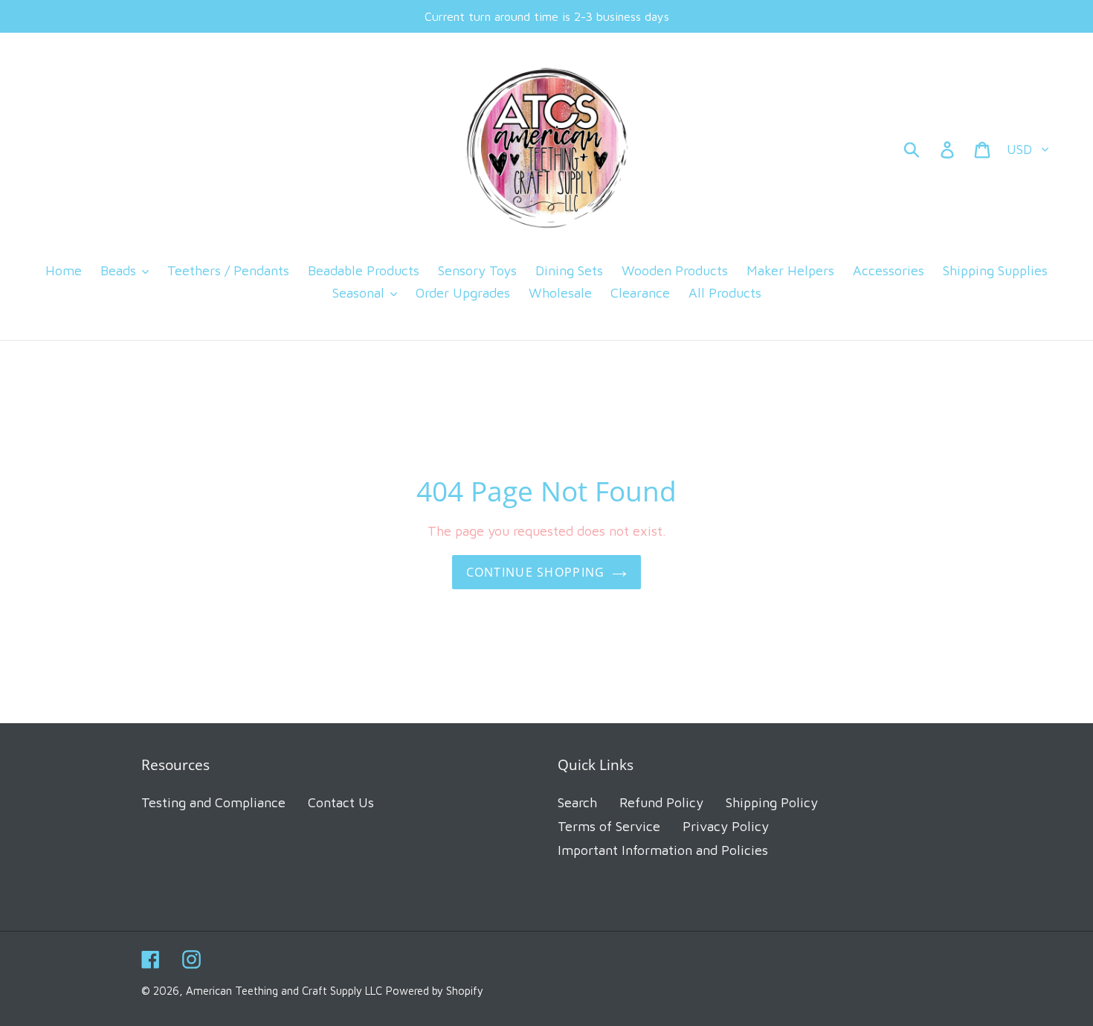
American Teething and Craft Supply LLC (284, 990)
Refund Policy (661, 802)
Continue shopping (535, 572)
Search (577, 802)
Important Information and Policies (663, 850)
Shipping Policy (772, 802)
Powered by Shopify (434, 990)
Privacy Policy (726, 826)
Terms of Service (609, 826)
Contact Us (341, 802)
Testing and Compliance (213, 802)
